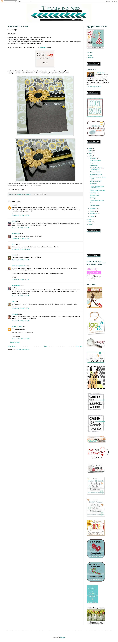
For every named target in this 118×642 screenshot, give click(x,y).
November (93, 208)
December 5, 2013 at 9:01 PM (20, 238)
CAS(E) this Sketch (95, 181)
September (93, 213)
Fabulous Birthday (95, 172)
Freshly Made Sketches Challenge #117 (97, 168)
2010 (90, 224)
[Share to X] (41, 194)
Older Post (79, 346)
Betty (13, 244)
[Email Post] (34, 194)
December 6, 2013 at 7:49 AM (20, 260)
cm (13, 205)
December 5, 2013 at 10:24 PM (21, 249)
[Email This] (38, 194)
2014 (90, 153)
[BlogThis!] (40, 194)
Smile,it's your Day (95, 160)
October (92, 211)
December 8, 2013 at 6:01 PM (20, 308)
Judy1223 (15, 314)
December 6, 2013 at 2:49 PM (20, 296)
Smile (91, 203)
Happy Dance (16, 285)
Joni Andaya (16, 233)
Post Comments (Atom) (22, 349)
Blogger (62, 637)
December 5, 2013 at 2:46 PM (20, 215)
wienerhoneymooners (19, 265)
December (93, 158)
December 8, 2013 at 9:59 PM (20, 321)
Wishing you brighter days (97, 190)
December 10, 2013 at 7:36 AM (21, 339)
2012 (90, 219)
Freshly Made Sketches (97, 200)
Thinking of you (94, 192)
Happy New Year (95, 163)
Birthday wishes (94, 195)
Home (45, 346)
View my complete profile (94, 86)
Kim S (13, 301)
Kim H (14, 221)
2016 (90, 148)
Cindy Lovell (101, 72)
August (92, 216)
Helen (13, 255)
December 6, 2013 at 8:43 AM (20, 279)
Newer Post (11, 346)
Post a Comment (15, 342)
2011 (90, 221)
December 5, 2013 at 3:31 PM (20, 228)
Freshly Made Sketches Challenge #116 (97, 186)
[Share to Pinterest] (45, 194)
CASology (42, 47)
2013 (90, 156)
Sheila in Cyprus (17, 326)
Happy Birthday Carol (96, 174)
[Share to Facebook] (43, 194)
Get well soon (94, 165)
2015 (90, 151)
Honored (90, 57)
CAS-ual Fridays (94, 205)
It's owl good (93, 183)
